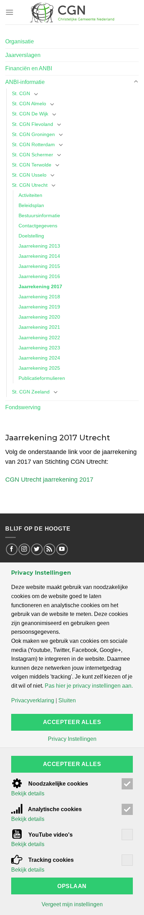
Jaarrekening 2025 (39, 368)
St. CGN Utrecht (30, 185)
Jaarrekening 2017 (40, 286)
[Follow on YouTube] (62, 549)
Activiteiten (30, 195)
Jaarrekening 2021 (39, 327)
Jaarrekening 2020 (39, 317)
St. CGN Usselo (29, 175)
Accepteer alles (72, 722)
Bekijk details (27, 793)
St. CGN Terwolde (31, 165)
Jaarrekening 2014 (39, 256)
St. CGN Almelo (29, 103)
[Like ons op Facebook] (11, 549)
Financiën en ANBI (28, 68)
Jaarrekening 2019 (39, 307)
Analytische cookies (54, 809)
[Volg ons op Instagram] (24, 549)
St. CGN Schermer (32, 154)
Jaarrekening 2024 (39, 358)
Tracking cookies (50, 860)
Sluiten (67, 700)
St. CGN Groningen (33, 134)
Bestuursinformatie (39, 215)
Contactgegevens (38, 225)
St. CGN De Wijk (30, 113)
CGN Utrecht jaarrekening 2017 (49, 479)
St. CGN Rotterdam (33, 144)
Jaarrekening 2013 (39, 246)
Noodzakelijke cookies (57, 784)
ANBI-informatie (25, 82)
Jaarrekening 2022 (39, 337)
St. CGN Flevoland (32, 124)
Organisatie (19, 41)
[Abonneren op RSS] (49, 549)
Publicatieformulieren (42, 378)
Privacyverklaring (32, 700)
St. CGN (21, 93)
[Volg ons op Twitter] (37, 549)
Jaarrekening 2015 (39, 266)
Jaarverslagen (23, 55)
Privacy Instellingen (72, 739)
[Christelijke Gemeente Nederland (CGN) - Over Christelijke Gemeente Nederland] (72, 12)
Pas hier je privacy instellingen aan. (89, 686)
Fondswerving (23, 407)
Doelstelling (31, 236)
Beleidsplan (31, 205)
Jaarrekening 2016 (39, 276)
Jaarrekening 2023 (39, 347)
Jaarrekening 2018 (39, 296)
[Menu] (9, 12)
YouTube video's (50, 835)
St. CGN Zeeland (31, 392)
